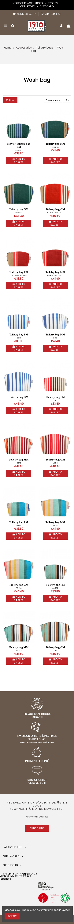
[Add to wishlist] (32, 112)
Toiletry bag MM (55, 143)
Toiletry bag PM (18, 272)
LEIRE (55, 400)
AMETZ (55, 588)
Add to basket (19, 160)
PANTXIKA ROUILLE (55, 212)
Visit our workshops (28, 3)
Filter (11, 100)
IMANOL (18, 150)
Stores (53, 3)
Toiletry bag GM (18, 209)
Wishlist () (52, 13)
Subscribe (37, 828)
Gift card (47, 6)
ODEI (19, 338)
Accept (12, 916)
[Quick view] (32, 119)
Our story (28, 6)
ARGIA (18, 525)
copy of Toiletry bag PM (18, 145)
